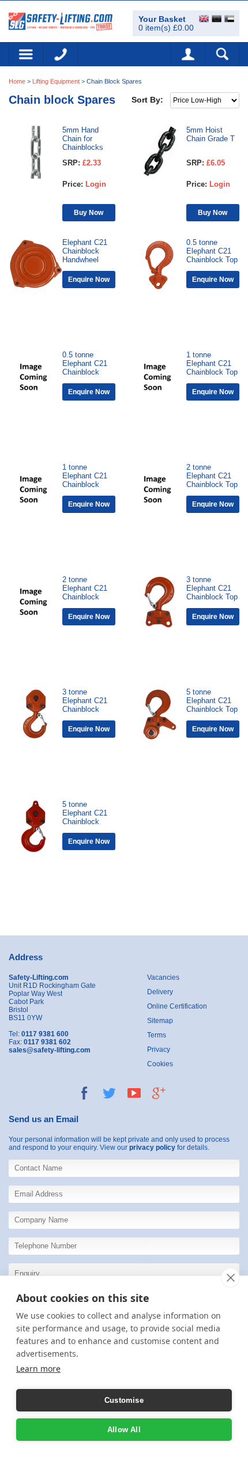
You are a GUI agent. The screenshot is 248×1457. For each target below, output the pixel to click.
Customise (124, 1400)
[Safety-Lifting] (60, 20)
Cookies (160, 1064)
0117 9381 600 (60, 54)
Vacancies (163, 977)
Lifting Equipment (56, 81)
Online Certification (177, 1006)
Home (17, 81)
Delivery (160, 992)
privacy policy (152, 1147)
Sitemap (160, 1021)
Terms (156, 1035)
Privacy (158, 1049)
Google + (159, 1093)
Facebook (84, 1093)
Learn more (38, 1368)
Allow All (124, 1429)
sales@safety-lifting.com (50, 1050)
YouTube (134, 1093)
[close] (230, 1278)
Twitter (109, 1093)
